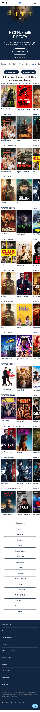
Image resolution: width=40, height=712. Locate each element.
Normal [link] (19, 140)
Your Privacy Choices (10, 651)
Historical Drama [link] (20, 578)
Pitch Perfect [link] (5, 421)
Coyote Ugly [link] (20, 421)
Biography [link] (20, 540)
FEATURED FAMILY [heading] (7, 333)
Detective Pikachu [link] (7, 358)
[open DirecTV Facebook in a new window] (7, 702)
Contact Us (5, 684)
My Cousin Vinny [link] (6, 389)
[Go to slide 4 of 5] (22, 57)
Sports (28, 64)
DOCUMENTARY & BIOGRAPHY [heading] (11, 489)
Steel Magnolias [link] (6, 140)
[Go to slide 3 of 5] (20, 57)
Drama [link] (20, 567)
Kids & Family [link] (20, 589)
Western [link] (20, 611)
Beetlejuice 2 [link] (21, 234)
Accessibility (5, 677)
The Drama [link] (36, 421)
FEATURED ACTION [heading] (7, 270)
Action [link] (20, 529)
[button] (3, 3)
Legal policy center (7, 637)
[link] (8, 96)
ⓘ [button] (33, 44)
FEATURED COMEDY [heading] (7, 364)
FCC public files (6, 671)
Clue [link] (34, 172)
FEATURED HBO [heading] (6, 114)
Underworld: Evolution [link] (24, 483)
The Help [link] (19, 328)
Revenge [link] (19, 452)
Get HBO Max (20, 51)
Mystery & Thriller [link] (20, 595)
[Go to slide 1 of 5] (15, 57)
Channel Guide (5, 64)
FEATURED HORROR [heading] (7, 458)
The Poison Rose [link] (22, 296)
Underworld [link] (36, 203)
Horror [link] (20, 584)
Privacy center (6, 644)
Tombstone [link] (36, 296)
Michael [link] (3, 202)
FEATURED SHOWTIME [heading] (8, 146)
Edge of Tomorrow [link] (23, 172)
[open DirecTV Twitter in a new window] (11, 702)
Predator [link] (35, 483)
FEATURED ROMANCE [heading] (8, 395)
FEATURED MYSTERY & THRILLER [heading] (12, 426)
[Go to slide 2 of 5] (17, 57)
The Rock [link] (4, 234)
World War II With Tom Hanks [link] (10, 514)
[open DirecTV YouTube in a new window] (20, 702)
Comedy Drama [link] (20, 551)
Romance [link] (20, 600)
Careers (4, 631)
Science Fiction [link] (20, 606)
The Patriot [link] (20, 265)
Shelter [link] (19, 203)
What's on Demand (18, 64)
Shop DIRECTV (12, 72)
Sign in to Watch (30, 72)
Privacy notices (6, 657)
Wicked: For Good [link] (6, 109)
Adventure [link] (20, 535)
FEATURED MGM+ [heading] (7, 239)
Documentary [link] (20, 562)
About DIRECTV (6, 624)
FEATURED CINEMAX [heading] (8, 208)
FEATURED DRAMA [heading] (7, 302)
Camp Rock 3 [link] (21, 390)
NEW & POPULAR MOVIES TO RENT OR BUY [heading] (15, 83)
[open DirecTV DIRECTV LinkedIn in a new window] (2, 702)
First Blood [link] (36, 265)
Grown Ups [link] (36, 390)
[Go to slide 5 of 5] (24, 57)
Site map (4, 664)
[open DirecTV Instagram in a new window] (15, 702)
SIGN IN (35, 3)
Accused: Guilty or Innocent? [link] (26, 515)
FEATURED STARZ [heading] (7, 177)
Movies (34, 64)
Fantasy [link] (20, 573)
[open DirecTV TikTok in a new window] (24, 702)
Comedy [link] (20, 546)
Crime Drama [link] (20, 556)
